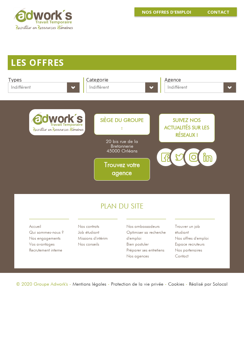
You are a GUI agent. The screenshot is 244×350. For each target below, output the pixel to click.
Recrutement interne (45, 250)
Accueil (35, 227)
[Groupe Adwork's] (43, 19)
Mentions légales (89, 284)
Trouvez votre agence (122, 169)
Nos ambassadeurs (142, 227)
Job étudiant (88, 232)
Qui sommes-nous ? (46, 232)
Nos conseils (88, 244)
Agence (173, 79)
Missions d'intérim (93, 238)
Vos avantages (41, 244)
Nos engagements (44, 238)
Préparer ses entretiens (145, 250)
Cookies (176, 284)
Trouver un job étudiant (187, 230)
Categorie (97, 79)
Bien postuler (137, 244)
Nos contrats (88, 227)
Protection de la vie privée (137, 284)
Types (15, 79)
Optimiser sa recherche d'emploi (146, 235)
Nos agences (137, 256)
